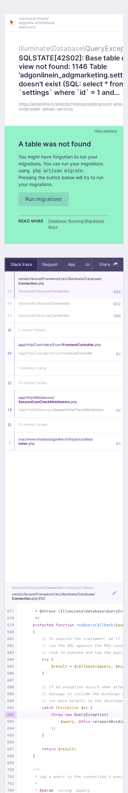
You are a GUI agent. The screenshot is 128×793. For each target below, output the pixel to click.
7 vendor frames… (33, 330)
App (71, 264)
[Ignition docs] (14, 23)
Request (49, 264)
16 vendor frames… (34, 424)
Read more (31, 221)
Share (105, 264)
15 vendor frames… (34, 383)
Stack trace (21, 264)
